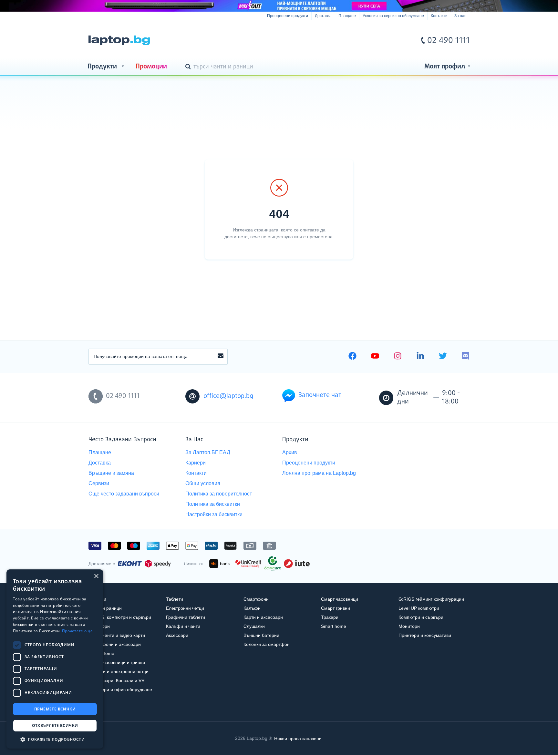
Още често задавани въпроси (123, 493)
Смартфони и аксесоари (114, 644)
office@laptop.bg (228, 396)
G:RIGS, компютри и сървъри (119, 617)
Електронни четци (185, 608)
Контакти (439, 16)
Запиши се (220, 356)
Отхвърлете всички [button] (55, 725)
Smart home (333, 626)
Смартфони (256, 599)
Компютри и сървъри (420, 617)
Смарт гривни (335, 608)
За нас (460, 16)
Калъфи (252, 608)
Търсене (189, 67)
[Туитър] (443, 357)
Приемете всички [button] (55, 709)
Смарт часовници (339, 599)
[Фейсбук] (352, 357)
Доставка (323, 16)
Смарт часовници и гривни (116, 662)
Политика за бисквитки (212, 504)
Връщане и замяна (111, 473)
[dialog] (54, 659)
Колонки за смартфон (266, 644)
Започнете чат (319, 395)
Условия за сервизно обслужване (393, 16)
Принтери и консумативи (424, 635)
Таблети (174, 599)
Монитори (409, 626)
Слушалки (254, 626)
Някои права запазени (298, 738)
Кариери (195, 462)
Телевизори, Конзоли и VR (116, 680)
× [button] (96, 576)
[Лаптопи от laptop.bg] (119, 40)
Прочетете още (77, 631)
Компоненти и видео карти (116, 635)
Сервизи (98, 483)
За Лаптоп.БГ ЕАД (207, 452)
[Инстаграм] (398, 357)
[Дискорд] (465, 357)
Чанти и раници (105, 608)
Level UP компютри (418, 608)
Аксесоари (177, 635)
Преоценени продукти (287, 16)
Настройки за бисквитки (214, 514)
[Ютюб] (375, 357)
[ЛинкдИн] (420, 357)
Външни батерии (261, 635)
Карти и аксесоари (263, 617)
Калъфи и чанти (183, 626)
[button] (55, 739)
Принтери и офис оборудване (120, 689)
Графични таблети (185, 617)
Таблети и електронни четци (118, 671)
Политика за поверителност (218, 493)
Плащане (347, 16)
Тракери (329, 617)
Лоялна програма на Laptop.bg (319, 473)
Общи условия (202, 483)
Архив (289, 452)
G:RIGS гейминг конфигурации (431, 599)
